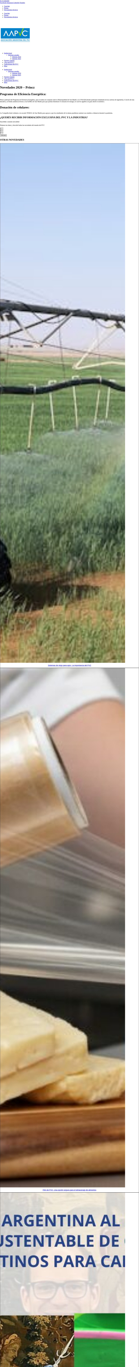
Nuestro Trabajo (9, 60)
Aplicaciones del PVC (11, 64)
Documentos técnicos (11, 10)
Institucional (8, 53)
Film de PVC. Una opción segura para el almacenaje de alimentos (69, 1190)
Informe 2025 (16, 59)
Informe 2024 (16, 57)
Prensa (6, 8)
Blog (5, 66)
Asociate (7, 6)
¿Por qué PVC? (9, 62)
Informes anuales (13, 55)
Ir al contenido (4, 1)
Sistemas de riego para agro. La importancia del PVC (69, 665)
